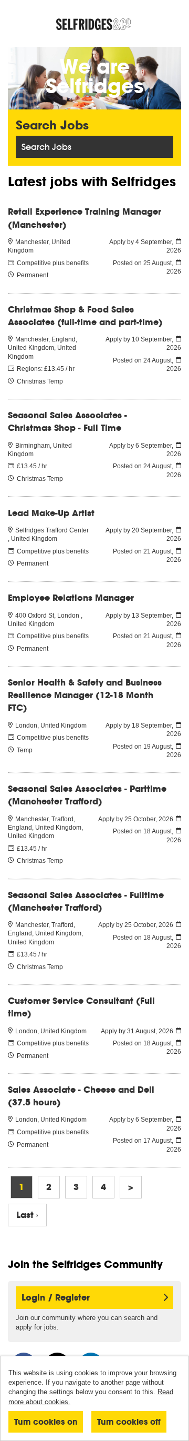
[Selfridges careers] (95, 24)
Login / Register (56, 1297)
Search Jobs (46, 147)
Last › (27, 1215)
